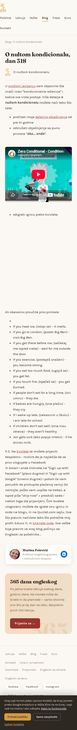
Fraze (56, 18)
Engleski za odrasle (53, 669)
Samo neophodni (46, 716)
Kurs (67, 18)
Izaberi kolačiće (14, 724)
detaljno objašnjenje (51, 117)
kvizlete (23, 451)
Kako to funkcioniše (53, 708)
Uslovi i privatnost (32, 662)
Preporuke (29, 669)
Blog (45, 18)
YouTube (13, 686)
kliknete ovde (43, 523)
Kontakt (5, 28)
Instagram (52, 686)
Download (11, 669)
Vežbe (34, 18)
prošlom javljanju (22, 86)
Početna (5, 18)
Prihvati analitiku (18, 716)
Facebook (32, 686)
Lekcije (20, 18)
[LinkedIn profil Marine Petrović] (64, 554)
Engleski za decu (16, 678)
